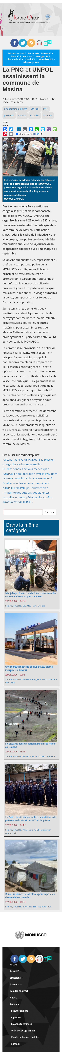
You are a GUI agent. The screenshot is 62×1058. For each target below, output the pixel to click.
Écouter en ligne (19, 1010)
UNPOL (35, 108)
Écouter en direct (19, 990)
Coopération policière (15, 108)
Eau (24, 606)
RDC (49, 906)
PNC (45, 108)
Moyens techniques (21, 1023)
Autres (14, 1004)
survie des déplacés (32, 906)
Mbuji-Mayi (32, 606)
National (47, 115)
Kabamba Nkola (30, 756)
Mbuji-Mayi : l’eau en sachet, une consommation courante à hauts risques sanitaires (31, 594)
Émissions (15, 977)
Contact (15, 1043)
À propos (16, 1017)
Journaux (15, 984)
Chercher (49, 512)
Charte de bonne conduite (25, 1037)
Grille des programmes (23, 1030)
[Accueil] (29, 15)
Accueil (13, 964)
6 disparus (51, 756)
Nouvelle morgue (31, 679)
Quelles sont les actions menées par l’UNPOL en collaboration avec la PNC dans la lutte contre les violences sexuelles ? (29, 473)
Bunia (44, 906)
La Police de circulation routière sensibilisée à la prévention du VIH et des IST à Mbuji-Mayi (30, 818)
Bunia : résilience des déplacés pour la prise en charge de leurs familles (30, 895)
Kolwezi (43, 679)
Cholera (41, 606)
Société (22, 115)
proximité (9, 115)
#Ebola (13, 997)
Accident (42, 756)
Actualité (34, 115)
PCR (35, 830)
